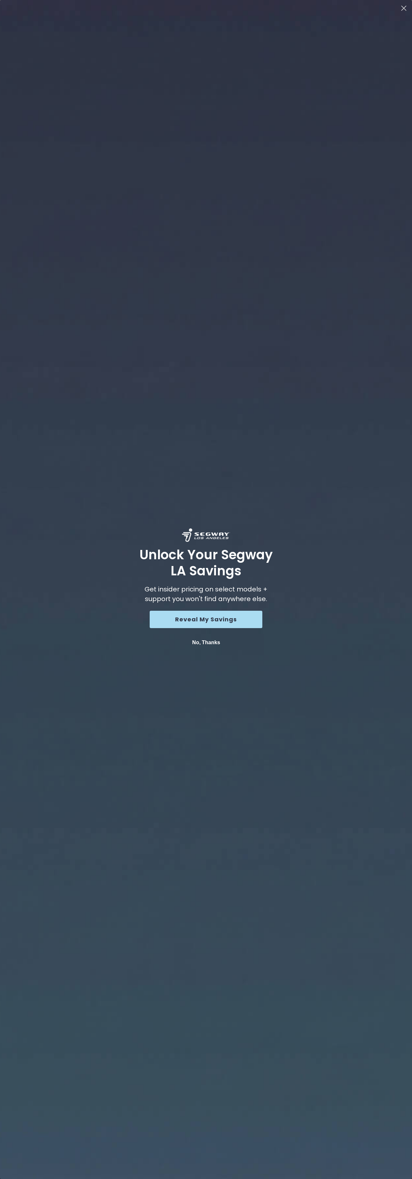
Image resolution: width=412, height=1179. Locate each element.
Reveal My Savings (206, 619)
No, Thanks (206, 642)
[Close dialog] (403, 8)
